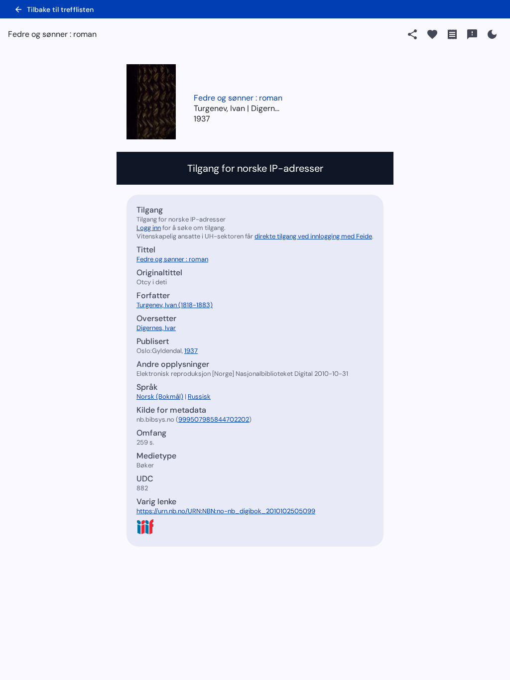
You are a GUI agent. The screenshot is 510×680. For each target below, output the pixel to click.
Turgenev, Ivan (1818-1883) (174, 305)
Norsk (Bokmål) (159, 396)
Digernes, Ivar (156, 328)
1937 (202, 118)
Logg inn (148, 228)
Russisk (199, 396)
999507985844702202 (213, 419)
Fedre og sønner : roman (238, 98)
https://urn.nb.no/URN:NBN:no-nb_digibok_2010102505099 (225, 511)
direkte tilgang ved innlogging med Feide (313, 236)
